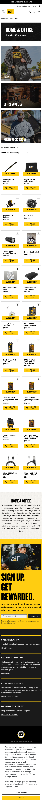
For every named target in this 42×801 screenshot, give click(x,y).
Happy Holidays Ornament (9, 324)
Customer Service (23, 6)
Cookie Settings (21, 792)
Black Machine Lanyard (8, 180)
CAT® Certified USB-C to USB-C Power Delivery (30, 361)
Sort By (5, 153)
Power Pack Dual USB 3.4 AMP (30, 288)
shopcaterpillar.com (10, 11)
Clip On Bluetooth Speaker (9, 436)
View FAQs (5, 674)
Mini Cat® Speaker (31, 216)
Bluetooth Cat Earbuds (8, 216)
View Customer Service (10, 697)
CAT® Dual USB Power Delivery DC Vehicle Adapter (31, 437)
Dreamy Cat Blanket (31, 252)
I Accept (21, 798)
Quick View (10, 174)
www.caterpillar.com (25, 742)
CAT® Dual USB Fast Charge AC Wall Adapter (10, 399)
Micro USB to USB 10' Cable (10, 474)
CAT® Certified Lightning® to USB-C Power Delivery (31, 399)
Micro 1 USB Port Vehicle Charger (30, 474)
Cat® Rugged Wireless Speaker (9, 252)
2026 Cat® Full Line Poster (10, 288)
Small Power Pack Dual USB (9, 361)
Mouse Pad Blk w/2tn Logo (29, 180)
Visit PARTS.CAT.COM (9, 715)
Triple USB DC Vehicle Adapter (30, 324)
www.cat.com (14, 742)
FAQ (34, 6)
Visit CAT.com (6, 648)
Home (3, 19)
